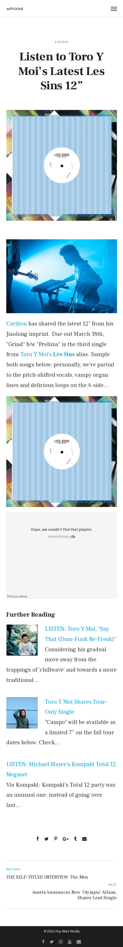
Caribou (16, 323)
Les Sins (64, 354)
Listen (61, 42)
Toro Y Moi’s (36, 354)
